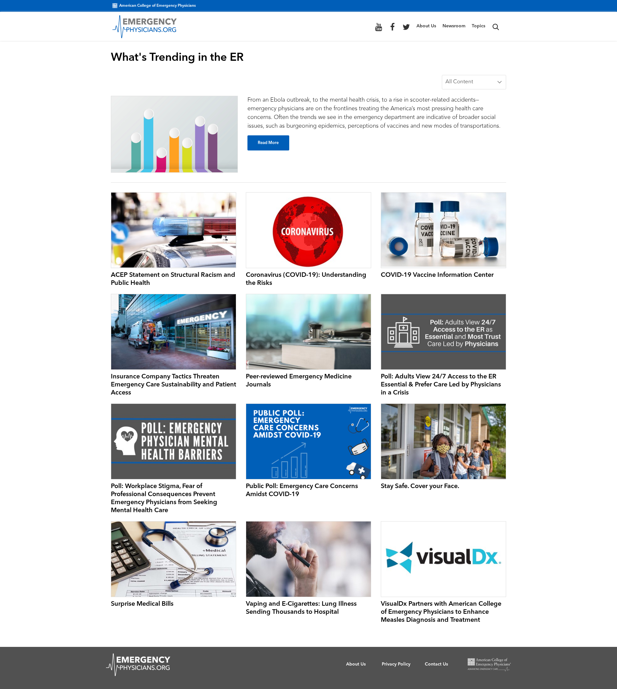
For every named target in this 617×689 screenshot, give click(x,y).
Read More (268, 143)
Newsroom (454, 26)
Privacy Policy (396, 664)
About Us (426, 26)
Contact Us (436, 664)
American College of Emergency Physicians (157, 6)
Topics (478, 26)
